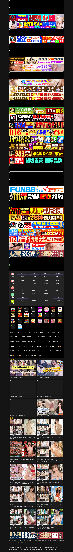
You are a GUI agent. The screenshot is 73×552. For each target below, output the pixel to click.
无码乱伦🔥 (58, 346)
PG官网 (17, 332)
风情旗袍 (22, 290)
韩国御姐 (34, 280)
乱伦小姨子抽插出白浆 (43, 416)
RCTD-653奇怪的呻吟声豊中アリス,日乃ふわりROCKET (23, 460)
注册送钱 (47, 332)
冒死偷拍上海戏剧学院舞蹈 (44, 396)
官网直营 (30, 332)
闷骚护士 (58, 290)
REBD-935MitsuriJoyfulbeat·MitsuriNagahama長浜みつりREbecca (22, 506)
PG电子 (41, 332)
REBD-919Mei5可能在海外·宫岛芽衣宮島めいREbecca (22, 528)
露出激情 (34, 293)
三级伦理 (22, 276)
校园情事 (34, 300)
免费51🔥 (52, 346)
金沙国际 (25, 350)
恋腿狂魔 (58, 287)
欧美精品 (46, 273)
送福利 (59, 332)
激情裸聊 (45, 346)
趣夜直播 (36, 341)
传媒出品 (22, 297)
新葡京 (11, 337)
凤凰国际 (29, 337)
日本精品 (34, 276)
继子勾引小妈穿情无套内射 (17, 396)
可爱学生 (46, 287)
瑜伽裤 (46, 290)
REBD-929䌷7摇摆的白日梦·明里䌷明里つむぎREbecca (49, 505)
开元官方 (12, 350)
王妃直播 (18, 341)
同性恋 (58, 297)
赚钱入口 (40, 355)
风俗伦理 (58, 300)
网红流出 (46, 283)
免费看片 (39, 350)
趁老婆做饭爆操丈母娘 (16, 377)
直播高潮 (43, 337)
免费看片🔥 (32, 346)
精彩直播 (49, 337)
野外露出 (58, 283)
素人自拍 (58, 276)
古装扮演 (22, 287)
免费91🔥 (12, 355)
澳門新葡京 (18, 346)
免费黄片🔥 (33, 355)
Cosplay (46, 276)
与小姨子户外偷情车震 (43, 377)
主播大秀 (12, 341)
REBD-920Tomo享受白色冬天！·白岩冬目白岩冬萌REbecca (22, 438)
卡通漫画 (22, 293)
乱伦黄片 (24, 341)
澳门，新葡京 (32, 350)
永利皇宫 (25, 346)
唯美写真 (46, 293)
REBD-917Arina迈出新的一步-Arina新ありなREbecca (49, 483)
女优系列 (34, 287)
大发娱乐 (12, 346)
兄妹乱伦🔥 (26, 355)
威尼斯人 (12, 332)
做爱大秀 (45, 350)
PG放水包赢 (36, 337)
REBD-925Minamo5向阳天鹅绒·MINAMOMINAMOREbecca (45, 528)
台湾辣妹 (22, 280)
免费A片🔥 (18, 355)
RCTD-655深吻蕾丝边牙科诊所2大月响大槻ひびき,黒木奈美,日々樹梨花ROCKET (22, 483)
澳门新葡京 (55, 341)
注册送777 (53, 332)
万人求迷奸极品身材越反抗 (17, 416)
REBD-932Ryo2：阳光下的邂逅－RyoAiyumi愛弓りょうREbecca (50, 460)
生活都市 (22, 300)
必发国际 (49, 341)
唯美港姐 (46, 280)
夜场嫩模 (42, 341)
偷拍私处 (30, 341)
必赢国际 (23, 337)
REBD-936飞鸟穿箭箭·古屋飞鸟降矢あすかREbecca (48, 438)
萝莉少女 (58, 273)
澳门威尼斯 (58, 350)
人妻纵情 (46, 300)
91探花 (34, 283)
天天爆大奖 (18, 350)
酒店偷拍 (60, 337)
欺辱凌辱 (22, 283)
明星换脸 (34, 290)
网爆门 (58, 293)
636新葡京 (39, 346)
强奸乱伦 (34, 273)
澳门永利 (36, 332)
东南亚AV (58, 280)
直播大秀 (52, 350)
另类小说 (22, 304)
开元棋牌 (23, 332)
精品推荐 (22, 273)
